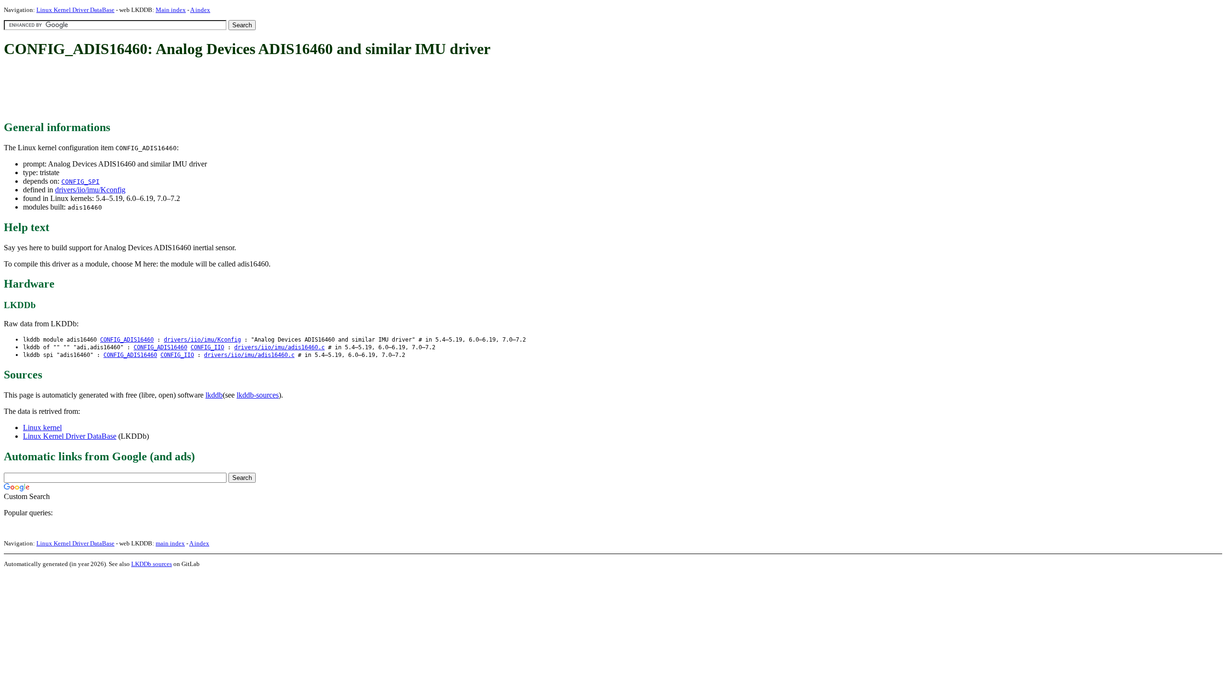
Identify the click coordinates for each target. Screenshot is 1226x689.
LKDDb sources (151, 563)
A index (200, 9)
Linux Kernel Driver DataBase (75, 9)
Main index (171, 9)
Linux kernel (42, 427)
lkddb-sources (258, 395)
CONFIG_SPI (80, 181)
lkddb (214, 395)
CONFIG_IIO (207, 347)
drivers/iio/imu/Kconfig (90, 190)
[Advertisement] (178, 89)
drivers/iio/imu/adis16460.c (279, 347)
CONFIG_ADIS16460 (127, 339)
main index (170, 543)
